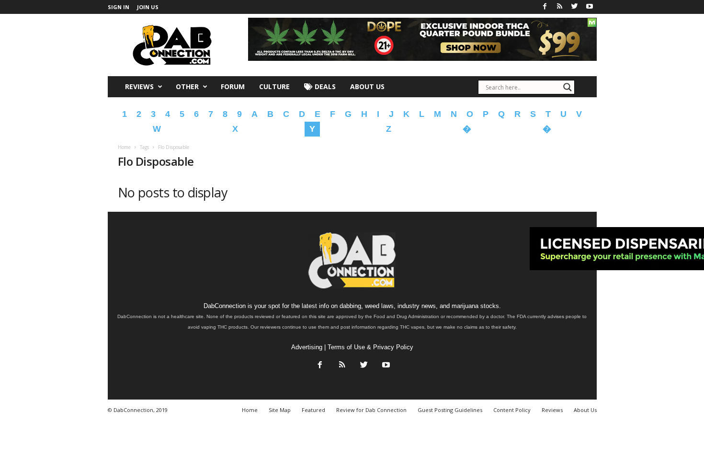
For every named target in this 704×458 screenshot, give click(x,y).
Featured (313, 409)
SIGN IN (118, 7)
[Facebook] (545, 7)
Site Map (280, 409)
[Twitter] (574, 7)
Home (124, 147)
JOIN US (148, 7)
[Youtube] (589, 7)
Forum (233, 86)
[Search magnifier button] (567, 87)
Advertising (306, 347)
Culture (274, 86)
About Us (367, 86)
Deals (324, 86)
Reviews (139, 86)
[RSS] (560, 7)
